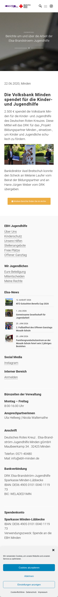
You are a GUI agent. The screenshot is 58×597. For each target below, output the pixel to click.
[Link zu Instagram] (51, 6)
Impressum (42, 592)
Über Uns (10, 231)
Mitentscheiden (14, 276)
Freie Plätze (12, 250)
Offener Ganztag (15, 255)
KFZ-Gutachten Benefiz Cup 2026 (32, 303)
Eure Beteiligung (15, 272)
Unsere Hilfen (13, 241)
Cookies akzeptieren (29, 567)
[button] (53, 550)
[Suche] (39, 6)
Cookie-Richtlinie (17, 592)
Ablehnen (29, 576)
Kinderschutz (13, 236)
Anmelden (11, 377)
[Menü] (45, 6)
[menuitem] (39, 6)
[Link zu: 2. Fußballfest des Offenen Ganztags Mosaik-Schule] (9, 325)
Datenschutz (31, 592)
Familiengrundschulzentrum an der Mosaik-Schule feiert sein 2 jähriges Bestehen (33, 343)
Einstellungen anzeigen (29, 584)
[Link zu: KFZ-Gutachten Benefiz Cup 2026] (9, 302)
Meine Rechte (13, 281)
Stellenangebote (15, 245)
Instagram (11, 363)
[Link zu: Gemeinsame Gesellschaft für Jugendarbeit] (9, 313)
